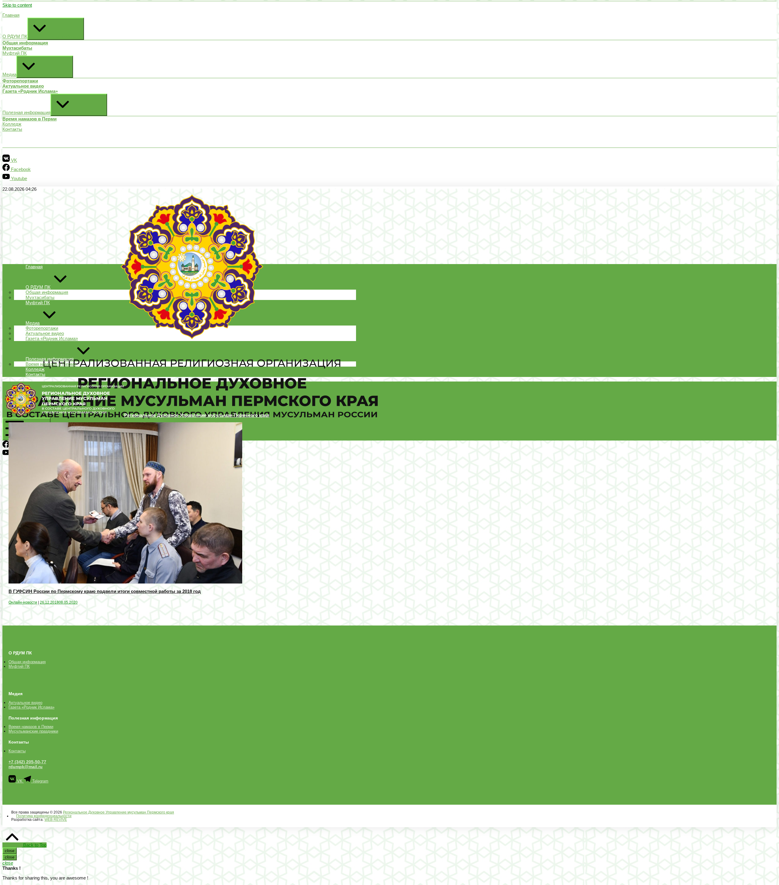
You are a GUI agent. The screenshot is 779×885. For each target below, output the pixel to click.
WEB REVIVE (55, 819)
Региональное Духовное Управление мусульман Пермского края (118, 812)
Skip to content (17, 5)
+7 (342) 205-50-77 (27, 761)
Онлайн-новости (23, 602)
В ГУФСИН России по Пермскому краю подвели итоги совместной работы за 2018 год (105, 591)
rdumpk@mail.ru (26, 766)
